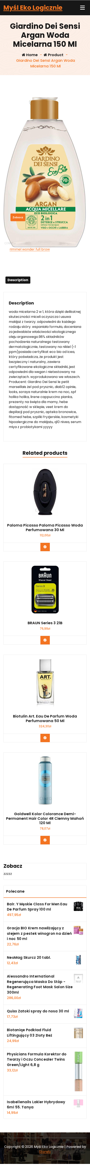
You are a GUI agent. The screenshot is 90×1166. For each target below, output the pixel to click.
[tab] (17, 280)
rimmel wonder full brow (30, 249)
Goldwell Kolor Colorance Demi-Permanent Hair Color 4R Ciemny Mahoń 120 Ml (45, 818)
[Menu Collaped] (82, 8)
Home (31, 54)
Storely (45, 1151)
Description (18, 280)
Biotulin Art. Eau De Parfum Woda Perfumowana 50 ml (45, 718)
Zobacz (18, 217)
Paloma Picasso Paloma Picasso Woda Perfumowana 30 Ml (45, 527)
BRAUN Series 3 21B (45, 623)
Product (55, 54)
